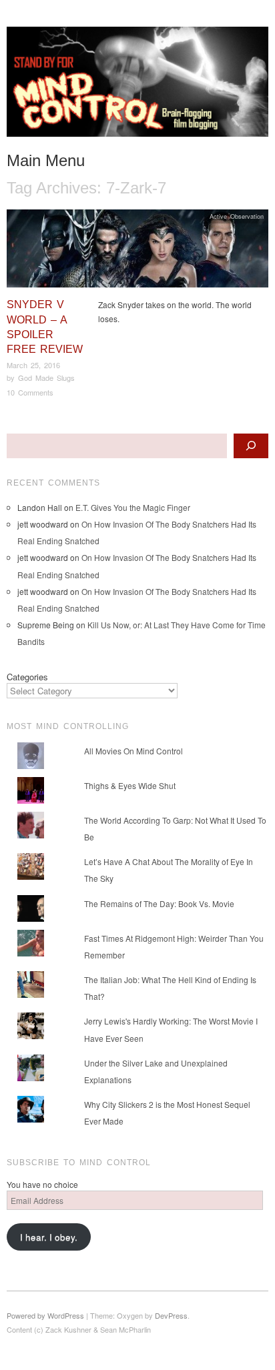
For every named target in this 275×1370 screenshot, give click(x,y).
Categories (27, 676)
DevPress (171, 1315)
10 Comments (30, 392)
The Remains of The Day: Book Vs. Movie (159, 903)
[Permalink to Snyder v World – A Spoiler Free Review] (137, 251)
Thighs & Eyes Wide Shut (130, 785)
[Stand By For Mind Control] (137, 87)
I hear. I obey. (48, 1237)
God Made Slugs (46, 377)
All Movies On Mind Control (133, 750)
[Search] (251, 446)
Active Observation (237, 216)
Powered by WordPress (45, 1315)
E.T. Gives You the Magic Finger (132, 507)
